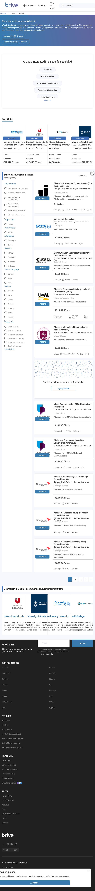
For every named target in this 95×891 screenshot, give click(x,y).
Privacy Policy (49, 654)
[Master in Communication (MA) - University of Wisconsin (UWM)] (43, 307)
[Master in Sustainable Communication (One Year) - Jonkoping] (43, 201)
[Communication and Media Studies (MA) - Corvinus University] (43, 270)
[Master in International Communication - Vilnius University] (43, 345)
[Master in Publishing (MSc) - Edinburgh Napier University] (43, 530)
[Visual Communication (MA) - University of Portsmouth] (43, 422)
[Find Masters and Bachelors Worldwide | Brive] (11, 7)
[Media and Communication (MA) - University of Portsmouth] (43, 458)
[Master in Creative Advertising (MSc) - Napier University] (43, 559)
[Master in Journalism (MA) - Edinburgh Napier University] (43, 494)
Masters (3, 13)
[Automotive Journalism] (43, 237)
